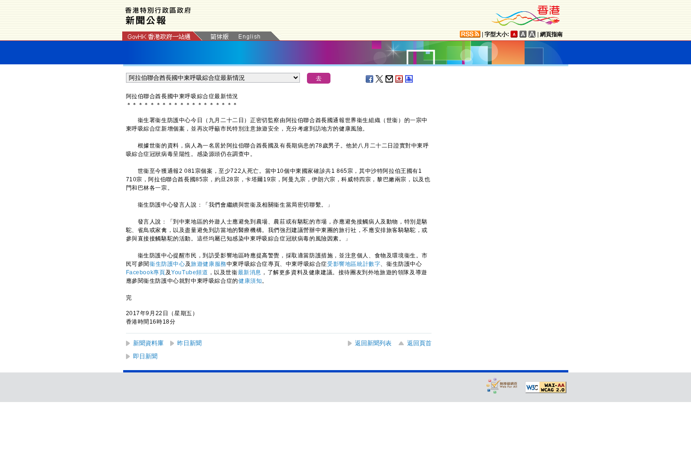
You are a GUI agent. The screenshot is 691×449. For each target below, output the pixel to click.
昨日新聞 (189, 343)
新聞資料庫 (148, 343)
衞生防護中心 (167, 264)
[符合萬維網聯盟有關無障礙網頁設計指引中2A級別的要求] (545, 387)
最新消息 (249, 272)
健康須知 (250, 281)
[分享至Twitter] (380, 79)
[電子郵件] (389, 79)
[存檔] (399, 79)
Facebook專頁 (145, 272)
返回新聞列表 (373, 343)
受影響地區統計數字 (353, 264)
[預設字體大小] (514, 34)
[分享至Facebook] (370, 79)
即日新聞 (145, 356)
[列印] (409, 79)
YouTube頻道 (189, 272)
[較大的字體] (523, 34)
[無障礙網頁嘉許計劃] (502, 385)
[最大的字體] (532, 34)
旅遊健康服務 (209, 264)
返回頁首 (419, 343)
